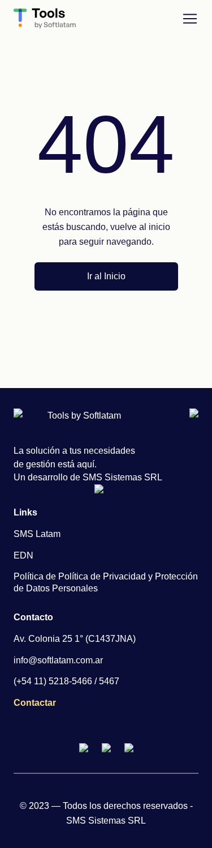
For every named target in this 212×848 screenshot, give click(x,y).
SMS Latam (37, 534)
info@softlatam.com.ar (58, 660)
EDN (23, 555)
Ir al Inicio (106, 276)
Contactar (35, 703)
